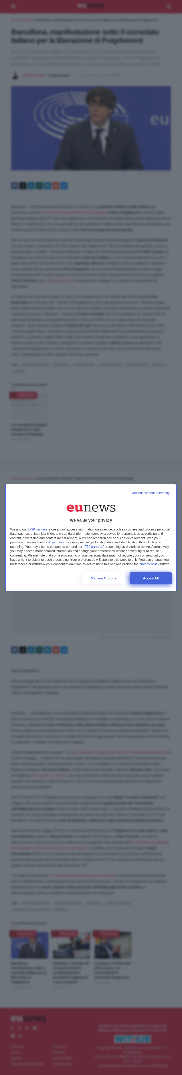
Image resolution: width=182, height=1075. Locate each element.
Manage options (103, 578)
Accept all (151, 578)
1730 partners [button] (38, 529)
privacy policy (149, 564)
